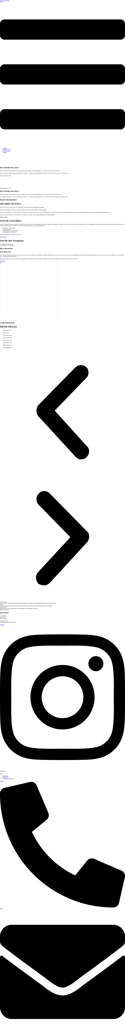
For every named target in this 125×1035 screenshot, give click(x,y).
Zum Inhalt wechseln (5, 0)
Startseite (5, 148)
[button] (62, 74)
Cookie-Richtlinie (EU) (8, 778)
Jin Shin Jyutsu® (7, 149)
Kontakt (5, 152)
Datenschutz (6, 776)
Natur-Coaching (6, 151)
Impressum (5, 777)
